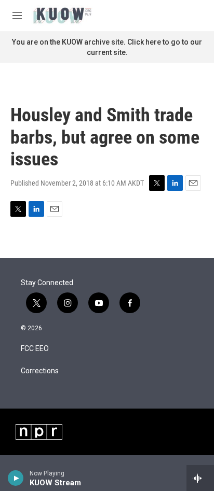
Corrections (40, 371)
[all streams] (200, 478)
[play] (15, 478)
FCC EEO (35, 349)
